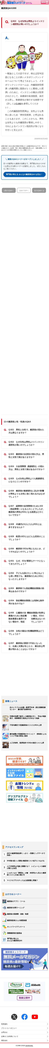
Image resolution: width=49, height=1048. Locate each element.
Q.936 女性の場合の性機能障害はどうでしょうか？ (26, 632)
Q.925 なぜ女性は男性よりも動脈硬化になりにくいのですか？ (26, 480)
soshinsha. (29, 1046)
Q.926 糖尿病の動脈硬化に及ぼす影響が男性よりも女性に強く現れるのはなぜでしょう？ (27, 494)
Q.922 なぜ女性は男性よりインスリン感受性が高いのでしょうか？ (26, 443)
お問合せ (4, 1032)
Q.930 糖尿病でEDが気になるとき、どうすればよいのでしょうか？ (27, 550)
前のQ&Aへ (9, 191)
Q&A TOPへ (24, 191)
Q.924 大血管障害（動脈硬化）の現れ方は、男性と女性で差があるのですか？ (27, 467)
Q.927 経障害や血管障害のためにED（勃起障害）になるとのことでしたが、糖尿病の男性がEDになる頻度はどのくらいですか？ (27, 510)
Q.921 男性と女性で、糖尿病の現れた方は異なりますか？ (26, 431)
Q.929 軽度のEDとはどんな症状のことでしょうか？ (27, 537)
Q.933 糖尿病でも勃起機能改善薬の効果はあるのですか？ (26, 589)
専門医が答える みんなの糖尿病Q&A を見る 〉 (24, 174)
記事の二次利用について (9, 1036)
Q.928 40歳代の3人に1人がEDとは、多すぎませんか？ (26, 525)
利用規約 (4, 1024)
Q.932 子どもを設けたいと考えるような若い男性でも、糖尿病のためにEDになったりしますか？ (26, 576)
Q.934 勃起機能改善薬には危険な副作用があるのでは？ (26, 602)
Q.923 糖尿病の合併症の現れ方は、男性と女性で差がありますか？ (26, 455)
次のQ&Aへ (38, 191)
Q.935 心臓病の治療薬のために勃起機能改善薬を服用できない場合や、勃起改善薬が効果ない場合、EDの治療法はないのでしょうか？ (27, 617)
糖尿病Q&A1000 (8, 8)
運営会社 (4, 1040)
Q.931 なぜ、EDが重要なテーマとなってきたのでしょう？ (27, 562)
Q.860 (18, 104)
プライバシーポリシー (9, 1028)
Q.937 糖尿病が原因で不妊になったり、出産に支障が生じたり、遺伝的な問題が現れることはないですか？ (27, 646)
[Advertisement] (24, 303)
